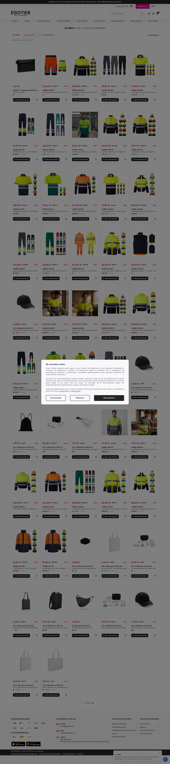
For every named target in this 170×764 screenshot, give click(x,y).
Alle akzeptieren (109, 398)
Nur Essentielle (55, 398)
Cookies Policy (64, 391)
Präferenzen (80, 398)
